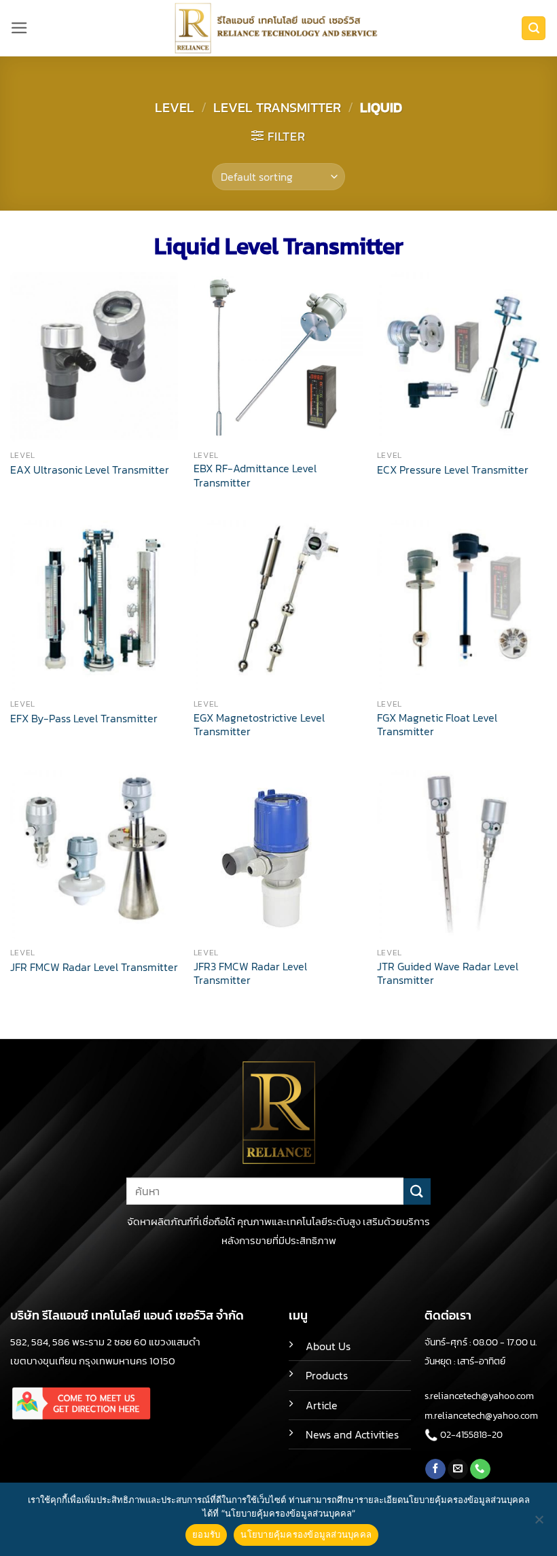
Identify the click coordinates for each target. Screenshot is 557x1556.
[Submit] (417, 1191)
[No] (539, 1523)
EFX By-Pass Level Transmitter (84, 719)
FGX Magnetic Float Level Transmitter (437, 725)
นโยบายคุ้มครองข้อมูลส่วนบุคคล (306, 1534)
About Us (328, 1346)
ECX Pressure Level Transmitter (452, 470)
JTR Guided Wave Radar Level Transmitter (447, 974)
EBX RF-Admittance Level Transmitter (255, 476)
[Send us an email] (458, 1469)
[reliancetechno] (278, 28)
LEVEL (174, 107)
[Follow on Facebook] (435, 1469)
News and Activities (352, 1435)
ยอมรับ (206, 1534)
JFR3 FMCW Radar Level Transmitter (250, 974)
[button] (19, 28)
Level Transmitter (277, 107)
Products (327, 1375)
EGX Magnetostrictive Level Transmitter (259, 725)
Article (322, 1405)
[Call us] (480, 1469)
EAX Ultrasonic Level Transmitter (89, 470)
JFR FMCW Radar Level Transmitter (94, 968)
